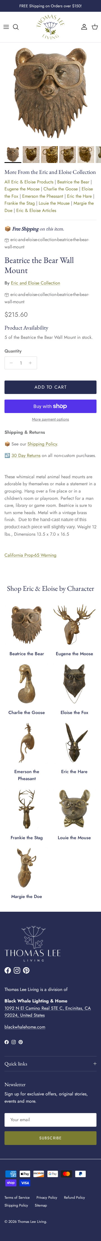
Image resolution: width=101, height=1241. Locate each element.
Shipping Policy (42, 444)
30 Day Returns (26, 455)
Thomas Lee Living (32, 1221)
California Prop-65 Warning (30, 555)
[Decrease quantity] (10, 363)
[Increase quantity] (32, 363)
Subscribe (50, 1138)
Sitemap (41, 1205)
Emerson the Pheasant (42, 196)
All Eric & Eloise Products (28, 182)
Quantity (13, 351)
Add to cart (50, 387)
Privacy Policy (46, 1197)
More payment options (50, 419)
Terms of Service (17, 1197)
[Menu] (6, 27)
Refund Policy (74, 1197)
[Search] (18, 27)
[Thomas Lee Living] (50, 27)
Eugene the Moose (22, 189)
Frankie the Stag (19, 203)
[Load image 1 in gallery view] (50, 93)
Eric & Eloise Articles (36, 210)
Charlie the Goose (60, 189)
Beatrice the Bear (73, 182)
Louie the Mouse (54, 203)
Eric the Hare (79, 196)
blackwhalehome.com (24, 1027)
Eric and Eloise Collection (35, 283)
